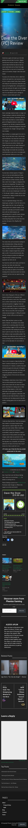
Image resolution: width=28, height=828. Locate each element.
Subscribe (21, 610)
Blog (3, 810)
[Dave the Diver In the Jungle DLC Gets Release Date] (18, 560)
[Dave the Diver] (9, 504)
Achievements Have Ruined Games (9, 771)
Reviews (17, 11)
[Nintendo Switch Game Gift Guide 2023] (7, 578)
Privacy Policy (7, 805)
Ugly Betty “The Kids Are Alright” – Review (13, 677)
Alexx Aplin (7, 53)
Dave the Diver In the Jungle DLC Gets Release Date (17, 567)
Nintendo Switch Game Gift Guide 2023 (6, 584)
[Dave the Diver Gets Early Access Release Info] (7, 560)
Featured (4, 11)
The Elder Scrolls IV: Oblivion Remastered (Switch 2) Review (14, 779)
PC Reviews (11, 11)
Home (3, 814)
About (3, 802)
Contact (4, 812)
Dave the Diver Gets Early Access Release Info (6, 567)
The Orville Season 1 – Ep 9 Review (9, 783)
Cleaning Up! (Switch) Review (8, 775)
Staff (4, 807)
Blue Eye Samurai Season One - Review (10, 787)
